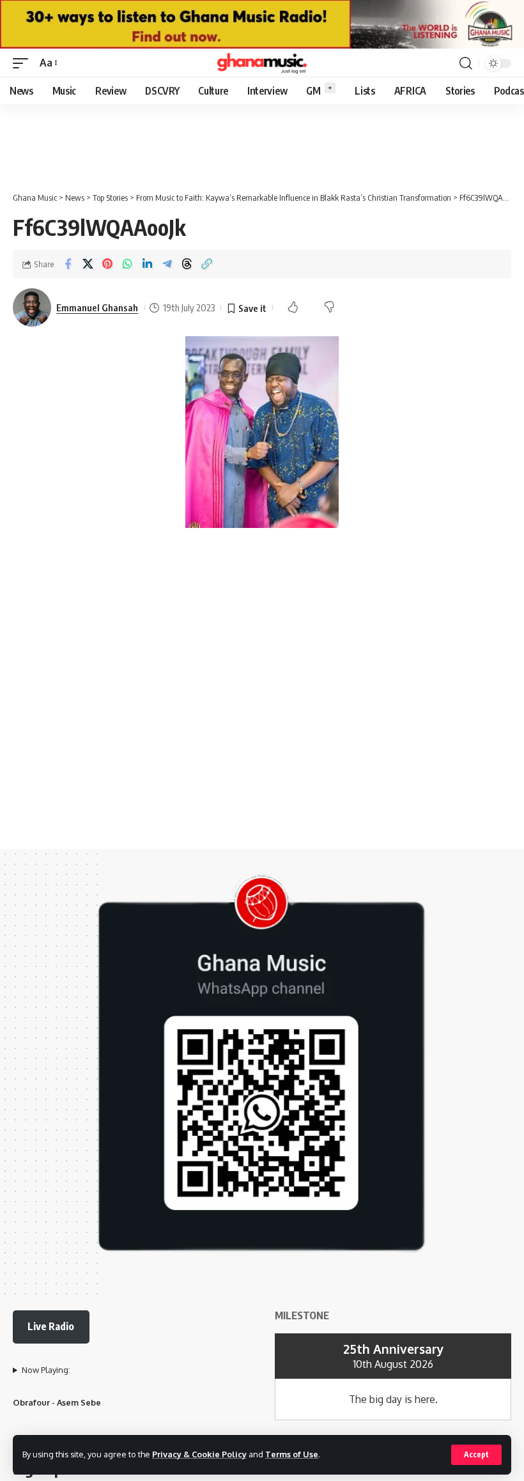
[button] (476, 1455)
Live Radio (50, 1326)
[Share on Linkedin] (147, 264)
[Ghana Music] (262, 63)
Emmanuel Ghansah (97, 307)
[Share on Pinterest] (107, 264)
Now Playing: (46, 1370)
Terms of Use (291, 1454)
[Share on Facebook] (68, 264)
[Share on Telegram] (167, 264)
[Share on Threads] (187, 264)
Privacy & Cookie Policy (199, 1454)
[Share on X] (87, 264)
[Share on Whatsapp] (127, 264)
